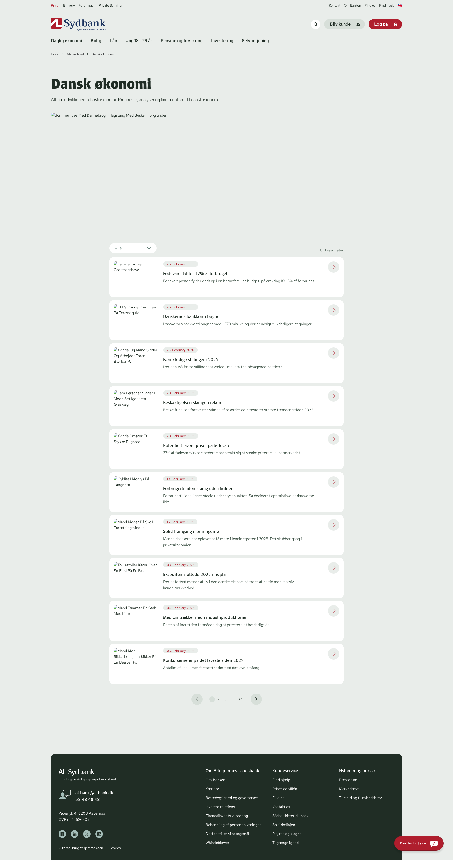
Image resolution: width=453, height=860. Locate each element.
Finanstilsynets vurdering (227, 815)
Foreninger (87, 5)
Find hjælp (386, 5)
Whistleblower (217, 842)
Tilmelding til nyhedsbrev (360, 797)
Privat (55, 5)
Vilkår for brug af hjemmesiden (81, 848)
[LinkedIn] (74, 834)
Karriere (212, 788)
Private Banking (110, 5)
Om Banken (352, 5)
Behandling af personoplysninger (233, 824)
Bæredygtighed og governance (232, 797)
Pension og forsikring (182, 40)
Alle (118, 248)
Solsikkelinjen (283, 824)
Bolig (96, 40)
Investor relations (220, 806)
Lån (113, 40)
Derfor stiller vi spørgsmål (227, 833)
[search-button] (315, 24)
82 (240, 699)
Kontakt (334, 5)
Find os (370, 5)
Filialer (278, 797)
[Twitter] (87, 834)
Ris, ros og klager (286, 833)
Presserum (348, 779)
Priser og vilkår (284, 788)
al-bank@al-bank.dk (94, 793)
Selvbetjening (255, 40)
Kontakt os (281, 806)
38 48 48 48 (88, 799)
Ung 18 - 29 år (139, 40)
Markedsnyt (75, 54)
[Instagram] (99, 834)
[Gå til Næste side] (256, 699)
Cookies (115, 848)
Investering (222, 40)
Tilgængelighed (285, 842)
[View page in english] (400, 5)
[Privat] (86, 24)
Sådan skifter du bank (290, 815)
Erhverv (69, 5)
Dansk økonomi (103, 54)
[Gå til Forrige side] (197, 699)
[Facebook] (62, 834)
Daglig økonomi (66, 40)
